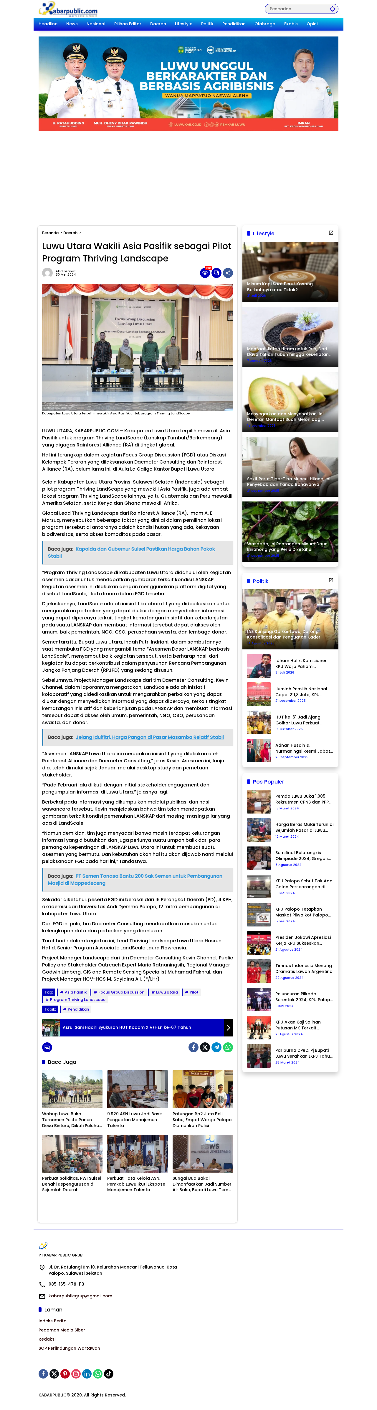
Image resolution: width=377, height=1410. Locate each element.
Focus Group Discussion (121, 992)
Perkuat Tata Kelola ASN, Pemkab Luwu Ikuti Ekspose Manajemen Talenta (136, 1184)
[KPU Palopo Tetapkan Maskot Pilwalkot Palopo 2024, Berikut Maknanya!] (259, 914)
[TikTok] (108, 1374)
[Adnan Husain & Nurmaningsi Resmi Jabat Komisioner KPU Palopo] (259, 750)
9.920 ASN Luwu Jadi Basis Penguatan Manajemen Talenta (135, 1119)
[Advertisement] (188, 175)
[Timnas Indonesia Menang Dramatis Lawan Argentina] (259, 971)
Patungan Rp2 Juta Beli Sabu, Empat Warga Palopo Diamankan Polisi (202, 1119)
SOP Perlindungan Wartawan (69, 1348)
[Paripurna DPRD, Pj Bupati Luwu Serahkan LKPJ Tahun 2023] (259, 1056)
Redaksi (47, 1339)
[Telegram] (216, 1047)
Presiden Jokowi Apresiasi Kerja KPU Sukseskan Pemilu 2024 (303, 940)
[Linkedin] (87, 1374)
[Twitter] (205, 1047)
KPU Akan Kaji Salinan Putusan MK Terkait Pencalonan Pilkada (298, 1025)
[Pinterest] (65, 1374)
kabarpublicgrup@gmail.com (80, 1296)
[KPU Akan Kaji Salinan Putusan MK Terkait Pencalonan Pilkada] (259, 1027)
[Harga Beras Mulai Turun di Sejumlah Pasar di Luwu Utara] (259, 830)
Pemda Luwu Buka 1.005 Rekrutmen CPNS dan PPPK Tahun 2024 (303, 799)
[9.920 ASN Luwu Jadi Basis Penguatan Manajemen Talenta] (137, 1089)
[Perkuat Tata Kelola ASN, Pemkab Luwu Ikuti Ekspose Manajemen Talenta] (137, 1154)
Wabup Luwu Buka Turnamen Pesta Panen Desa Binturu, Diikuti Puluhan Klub (72, 1120)
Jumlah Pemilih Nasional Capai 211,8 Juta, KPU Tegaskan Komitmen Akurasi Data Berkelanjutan (301, 692)
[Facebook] (193, 1047)
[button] (332, 9)
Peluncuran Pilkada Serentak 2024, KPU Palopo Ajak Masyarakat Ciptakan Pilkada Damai (304, 997)
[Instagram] (76, 1374)
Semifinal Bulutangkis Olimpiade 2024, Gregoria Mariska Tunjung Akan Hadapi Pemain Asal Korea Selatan (304, 855)
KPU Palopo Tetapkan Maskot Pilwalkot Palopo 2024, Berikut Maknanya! (301, 912)
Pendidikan (78, 1009)
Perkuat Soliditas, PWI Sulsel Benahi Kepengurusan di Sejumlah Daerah (71, 1184)
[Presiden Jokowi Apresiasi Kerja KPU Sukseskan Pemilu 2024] (259, 943)
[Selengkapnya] (331, 232)
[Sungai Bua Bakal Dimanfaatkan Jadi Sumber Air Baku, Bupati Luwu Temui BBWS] (203, 1154)
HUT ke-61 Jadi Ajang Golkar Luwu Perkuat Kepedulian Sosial (297, 720)
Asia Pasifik (76, 992)
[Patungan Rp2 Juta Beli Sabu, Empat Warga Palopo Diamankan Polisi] (203, 1089)
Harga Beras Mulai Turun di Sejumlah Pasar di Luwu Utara (304, 827)
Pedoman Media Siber (62, 1330)
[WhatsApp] (228, 1047)
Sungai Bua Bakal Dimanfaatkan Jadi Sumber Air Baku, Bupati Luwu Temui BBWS (202, 1184)
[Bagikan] (228, 273)
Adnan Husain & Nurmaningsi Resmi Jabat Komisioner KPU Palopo (302, 748)
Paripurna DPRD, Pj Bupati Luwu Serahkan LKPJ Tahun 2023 (304, 1053)
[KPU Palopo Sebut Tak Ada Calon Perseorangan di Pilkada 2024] (259, 886)
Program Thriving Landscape (77, 999)
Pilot (194, 992)
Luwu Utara (167, 992)
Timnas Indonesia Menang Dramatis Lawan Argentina (304, 968)
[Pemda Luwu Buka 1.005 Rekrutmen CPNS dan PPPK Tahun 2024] (259, 802)
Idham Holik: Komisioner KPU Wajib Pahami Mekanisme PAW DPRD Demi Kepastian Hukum (301, 663)
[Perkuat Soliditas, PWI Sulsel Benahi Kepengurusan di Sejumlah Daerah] (72, 1154)
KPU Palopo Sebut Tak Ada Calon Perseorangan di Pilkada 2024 (304, 884)
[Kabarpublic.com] (68, 8)
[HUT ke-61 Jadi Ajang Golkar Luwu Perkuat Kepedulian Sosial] (259, 722)
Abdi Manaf (66, 271)
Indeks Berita (53, 1321)
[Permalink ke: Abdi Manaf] (49, 273)
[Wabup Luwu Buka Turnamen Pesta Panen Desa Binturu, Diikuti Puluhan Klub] (72, 1089)
